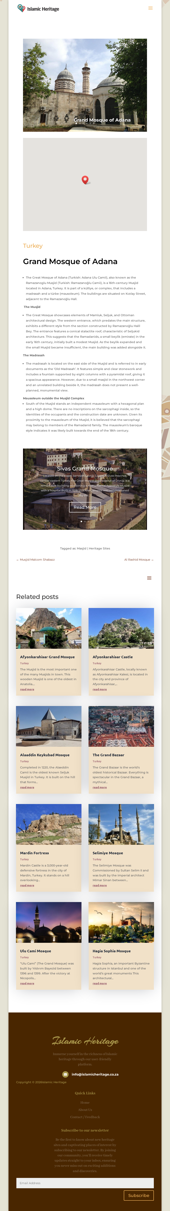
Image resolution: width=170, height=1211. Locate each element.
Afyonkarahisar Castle (113, 656)
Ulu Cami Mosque (35, 950)
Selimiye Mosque (108, 852)
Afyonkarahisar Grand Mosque (47, 656)
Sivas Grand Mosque (85, 468)
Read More (85, 507)
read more (27, 689)
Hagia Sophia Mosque (112, 950)
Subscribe (138, 1195)
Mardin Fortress (34, 852)
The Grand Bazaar (108, 754)
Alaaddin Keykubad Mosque (45, 754)
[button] (86, 180)
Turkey (33, 245)
